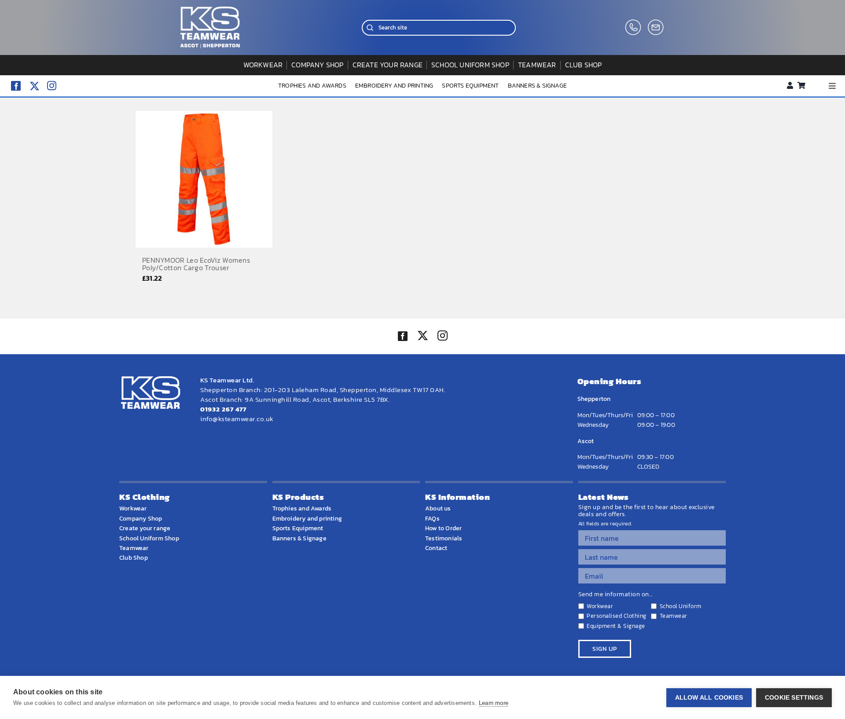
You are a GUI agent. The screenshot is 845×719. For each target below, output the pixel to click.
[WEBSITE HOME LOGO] (210, 10)
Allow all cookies (709, 697)
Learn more (493, 703)
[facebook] (16, 86)
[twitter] (422, 336)
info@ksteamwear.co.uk (237, 419)
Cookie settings (794, 697)
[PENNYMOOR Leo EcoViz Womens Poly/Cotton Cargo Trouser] (204, 179)
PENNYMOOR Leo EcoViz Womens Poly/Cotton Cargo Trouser (196, 264)
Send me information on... (615, 594)
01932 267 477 (223, 409)
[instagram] (51, 85)
